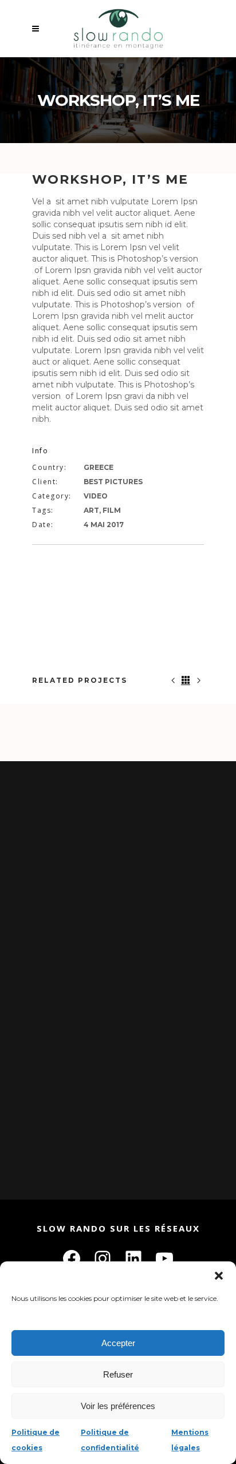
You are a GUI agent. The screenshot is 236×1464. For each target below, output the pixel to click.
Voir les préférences (118, 1406)
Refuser (118, 1374)
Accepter (118, 1343)
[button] (219, 1275)
